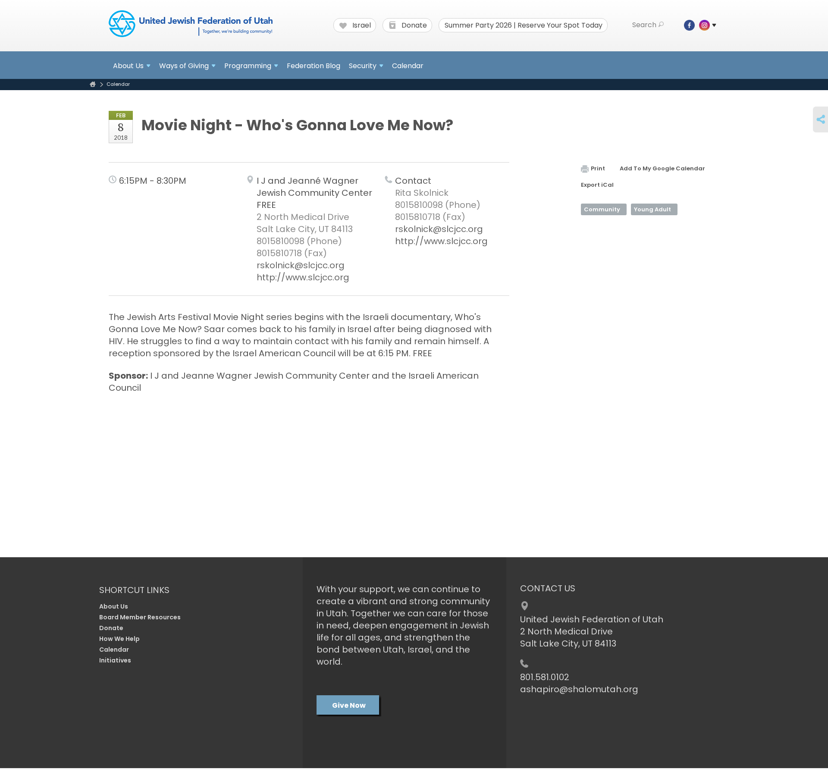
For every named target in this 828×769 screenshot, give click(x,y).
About (128, 66)
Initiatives (115, 660)
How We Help (119, 638)
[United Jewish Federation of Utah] (191, 24)
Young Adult (652, 209)
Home (93, 84)
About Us (113, 606)
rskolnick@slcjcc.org (301, 265)
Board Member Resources (140, 617)
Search (644, 25)
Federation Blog (313, 66)
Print (598, 168)
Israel (361, 25)
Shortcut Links (134, 590)
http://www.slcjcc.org (303, 277)
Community (602, 209)
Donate (413, 25)
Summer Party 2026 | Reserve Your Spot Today (523, 25)
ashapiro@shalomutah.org (579, 689)
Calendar (407, 66)
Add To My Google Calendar (662, 168)
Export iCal (597, 185)
